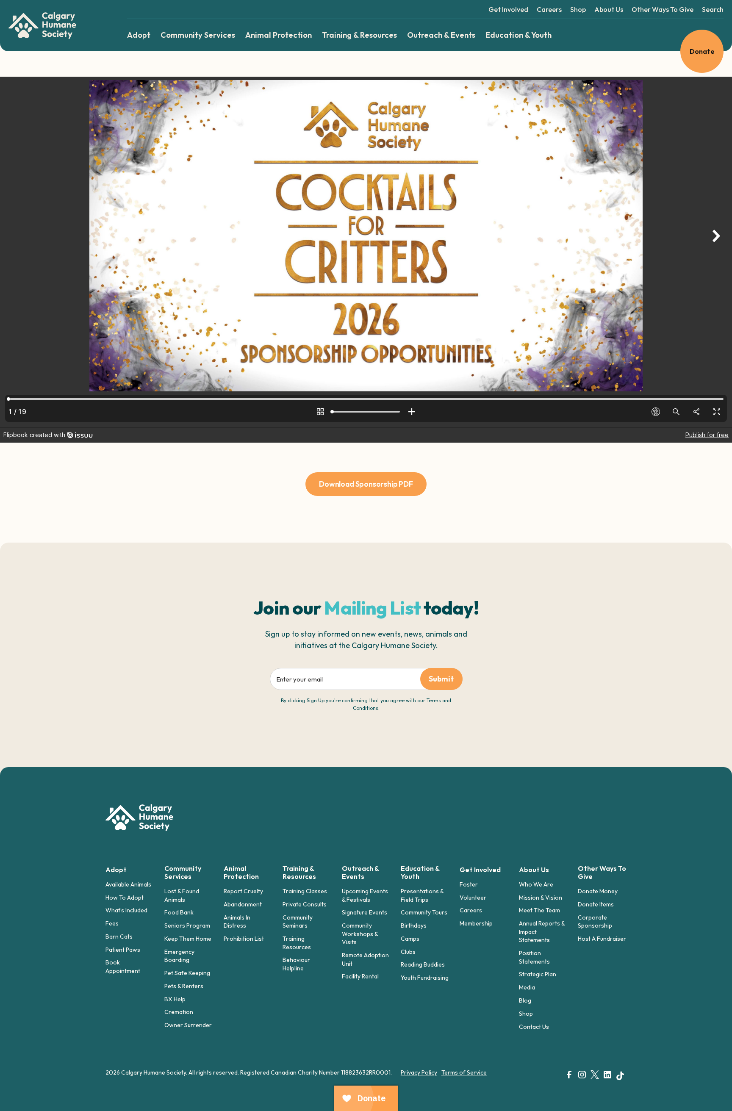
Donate (702, 51)
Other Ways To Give (662, 9)
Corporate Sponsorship (595, 922)
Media (527, 987)
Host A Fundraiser (602, 938)
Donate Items (596, 904)
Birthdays (414, 925)
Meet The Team (539, 910)
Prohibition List (244, 938)
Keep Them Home (187, 938)
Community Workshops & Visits (360, 934)
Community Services (198, 35)
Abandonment (243, 904)
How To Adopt (124, 897)
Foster (469, 884)
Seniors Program (187, 925)
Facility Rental (360, 976)
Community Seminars (298, 922)
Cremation (178, 1012)
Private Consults (305, 904)
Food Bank (179, 912)
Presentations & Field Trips (422, 895)
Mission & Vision (540, 897)
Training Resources (297, 943)
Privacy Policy (419, 1072)
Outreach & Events (441, 35)
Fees (112, 923)
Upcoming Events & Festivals (365, 895)
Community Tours (424, 912)
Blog (525, 1000)
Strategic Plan (537, 974)
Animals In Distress (237, 922)
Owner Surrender (188, 1025)
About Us (608, 9)
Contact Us (534, 1027)
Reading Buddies (423, 964)
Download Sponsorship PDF (366, 484)
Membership (476, 923)
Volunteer (473, 897)
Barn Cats (119, 936)
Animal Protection (278, 35)
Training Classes (305, 891)
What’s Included (126, 910)
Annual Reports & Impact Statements (542, 932)
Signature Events (364, 912)
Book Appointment (122, 967)
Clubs (408, 952)
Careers (549, 9)
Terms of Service (464, 1072)
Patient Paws (122, 949)
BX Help (175, 999)
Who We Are (536, 884)
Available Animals (128, 884)
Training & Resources (359, 35)
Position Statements (534, 957)
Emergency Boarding (179, 956)
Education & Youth (518, 35)
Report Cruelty (243, 891)
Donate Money (598, 891)
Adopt (138, 35)
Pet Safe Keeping (187, 973)
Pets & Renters (183, 986)
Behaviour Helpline (296, 964)
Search (713, 9)
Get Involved (508, 9)
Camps (410, 938)
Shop (578, 9)
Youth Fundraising (425, 977)
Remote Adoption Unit (365, 959)
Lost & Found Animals (181, 895)
